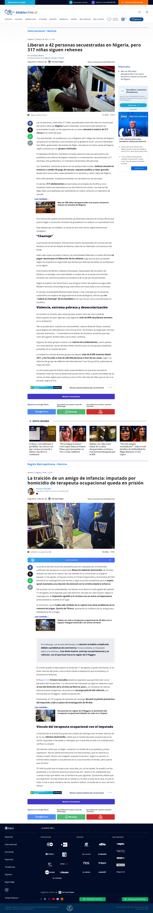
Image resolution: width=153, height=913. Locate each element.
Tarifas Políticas (11, 898)
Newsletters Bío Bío (81, 2)
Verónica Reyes (37, 55)
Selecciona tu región (17, 2)
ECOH (47, 680)
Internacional (30, 19)
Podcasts (8, 19)
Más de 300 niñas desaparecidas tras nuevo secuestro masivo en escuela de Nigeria (83, 203)
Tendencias (63, 19)
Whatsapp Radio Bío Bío (136, 899)
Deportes (53, 19)
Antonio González (43, 489)
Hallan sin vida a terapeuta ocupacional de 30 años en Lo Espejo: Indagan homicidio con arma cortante (85, 621)
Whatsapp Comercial (94, 899)
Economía (43, 19)
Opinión (74, 19)
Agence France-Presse (54, 58)
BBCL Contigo (98, 19)
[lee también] (46, 625)
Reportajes (10, 882)
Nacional (18, 19)
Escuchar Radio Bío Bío (134, 2)
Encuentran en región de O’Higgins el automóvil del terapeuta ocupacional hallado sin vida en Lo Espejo (82, 712)
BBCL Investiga (85, 19)
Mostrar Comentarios (71, 396)
